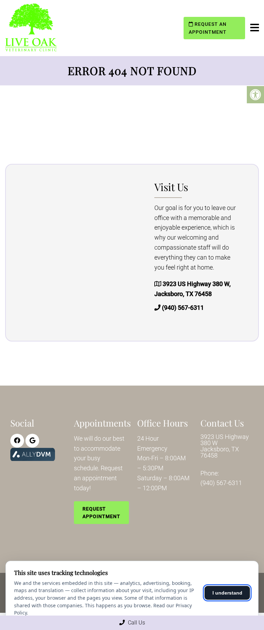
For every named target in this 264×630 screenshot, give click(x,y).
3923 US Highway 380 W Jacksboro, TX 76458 (224, 446)
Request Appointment (101, 512)
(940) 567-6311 (183, 307)
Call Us (135, 622)
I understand (227, 593)
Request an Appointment (208, 27)
